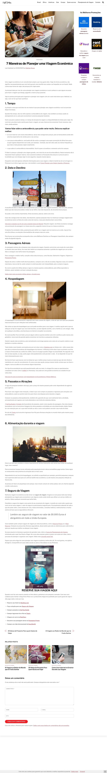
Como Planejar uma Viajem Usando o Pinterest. (55, 163)
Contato (97, 2)
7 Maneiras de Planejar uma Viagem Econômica (39, 63)
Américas (51, 2)
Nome (7, 709)
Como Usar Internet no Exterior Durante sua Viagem (62, 668)
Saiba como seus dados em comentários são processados (51, 725)
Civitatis (18, 404)
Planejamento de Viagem (85, 2)
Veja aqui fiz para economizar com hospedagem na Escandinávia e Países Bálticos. (30, 377)
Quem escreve (71, 2)
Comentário (10, 688)
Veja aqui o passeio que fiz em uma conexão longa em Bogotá (24, 224)
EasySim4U (32, 624)
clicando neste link (47, 536)
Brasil (39, 2)
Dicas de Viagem (9, 665)
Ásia (57, 2)
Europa (63, 2)
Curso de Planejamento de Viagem (57, 532)
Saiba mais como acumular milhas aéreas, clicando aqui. (22, 274)
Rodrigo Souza (30, 68)
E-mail (44, 709)
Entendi (82, 771)
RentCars (23, 617)
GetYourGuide (10, 404)
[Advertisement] (39, 75)
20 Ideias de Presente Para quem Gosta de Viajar (22, 632)
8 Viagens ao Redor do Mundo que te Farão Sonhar (58, 632)
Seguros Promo (57, 524)
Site (7, 716)
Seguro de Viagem (28, 606)
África (44, 2)
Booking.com (48, 347)
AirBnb (24, 370)
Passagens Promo (10, 258)
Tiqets (13, 412)
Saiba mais (74, 771)
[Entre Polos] (7, 3)
